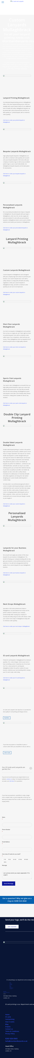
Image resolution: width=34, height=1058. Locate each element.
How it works (9, 1022)
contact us (9, 779)
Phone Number (6, 830)
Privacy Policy (10, 1034)
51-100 (20, 859)
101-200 (26, 859)
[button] (6, 717)
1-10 (5, 859)
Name (3, 818)
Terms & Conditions (12, 1031)
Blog (10, 985)
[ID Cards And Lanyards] (17, 1)
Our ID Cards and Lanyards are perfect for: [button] (13, 768)
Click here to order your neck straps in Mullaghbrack (16, 626)
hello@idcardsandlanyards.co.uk (6, 992)
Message (4, 865)
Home (10, 982)
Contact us (9, 1029)
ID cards (8, 1017)
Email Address (6, 843)
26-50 (14, 859)
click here (11, 781)
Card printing (9, 1019)
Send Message (8, 883)
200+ (5, 862)
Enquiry (10, 986)
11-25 (9, 859)
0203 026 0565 (4, 991)
